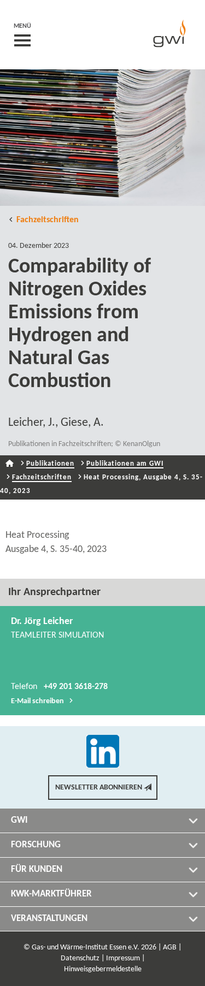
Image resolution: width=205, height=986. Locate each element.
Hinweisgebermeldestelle (103, 969)
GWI (19, 820)
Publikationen (50, 463)
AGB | (172, 947)
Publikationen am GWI (124, 463)
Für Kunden (36, 869)
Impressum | (125, 958)
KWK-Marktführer (51, 894)
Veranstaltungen (49, 918)
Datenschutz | (82, 958)
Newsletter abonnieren (98, 787)
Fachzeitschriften (47, 220)
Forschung (36, 845)
